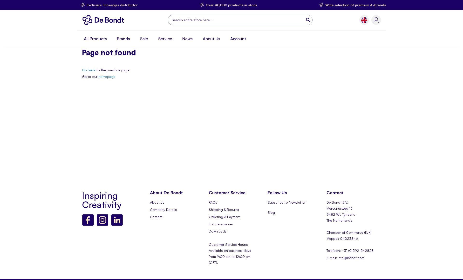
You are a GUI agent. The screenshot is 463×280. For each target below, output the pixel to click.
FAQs (213, 202)
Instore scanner (221, 224)
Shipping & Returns (224, 209)
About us (157, 202)
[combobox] (240, 20)
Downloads (217, 231)
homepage (106, 76)
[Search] (309, 20)
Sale (144, 38)
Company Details (163, 209)
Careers (156, 217)
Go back (88, 70)
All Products (95, 38)
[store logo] (104, 20)
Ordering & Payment (224, 217)
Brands (123, 38)
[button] (364, 20)
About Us (211, 38)
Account (238, 38)
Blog (271, 212)
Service (165, 38)
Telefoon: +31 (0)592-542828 (350, 250)
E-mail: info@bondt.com (345, 258)
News (187, 38)
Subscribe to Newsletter (287, 202)
